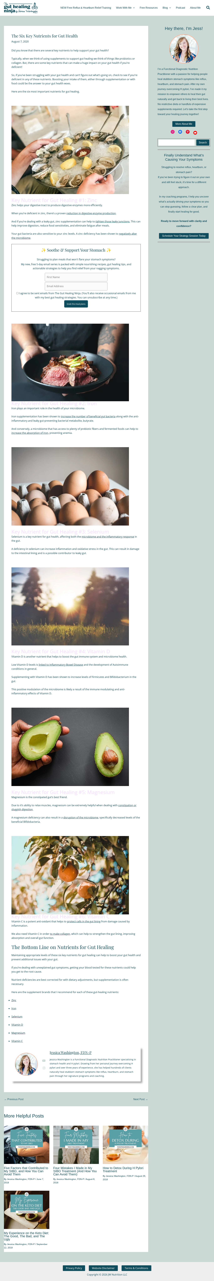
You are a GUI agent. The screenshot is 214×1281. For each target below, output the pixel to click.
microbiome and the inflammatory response (108, 536)
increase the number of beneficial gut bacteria (88, 416)
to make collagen (60, 934)
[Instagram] (173, 132)
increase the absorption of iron (29, 433)
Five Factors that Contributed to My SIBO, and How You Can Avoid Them (26, 1171)
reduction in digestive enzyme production (91, 213)
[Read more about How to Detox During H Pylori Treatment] (125, 1144)
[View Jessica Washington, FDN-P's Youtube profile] (44, 1060)
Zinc (13, 1000)
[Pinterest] (188, 132)
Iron (13, 1008)
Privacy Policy (74, 1268)
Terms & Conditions (136, 1268)
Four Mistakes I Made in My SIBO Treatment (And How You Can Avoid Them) (75, 1171)
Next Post (140, 1099)
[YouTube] (195, 133)
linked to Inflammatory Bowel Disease (61, 664)
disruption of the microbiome (80, 817)
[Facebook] (180, 132)
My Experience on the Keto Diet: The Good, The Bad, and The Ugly (26, 1236)
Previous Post (14, 1099)
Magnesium (18, 1033)
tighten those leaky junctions (113, 221)
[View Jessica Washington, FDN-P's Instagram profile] (44, 1068)
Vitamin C (17, 1041)
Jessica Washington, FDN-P (70, 1052)
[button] (133, 8)
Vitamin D (17, 1024)
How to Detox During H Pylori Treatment (123, 1169)
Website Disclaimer (103, 1268)
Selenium (16, 1016)
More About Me (183, 124)
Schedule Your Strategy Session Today (184, 235)
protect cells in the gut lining (84, 921)
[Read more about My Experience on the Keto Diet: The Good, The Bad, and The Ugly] (26, 1209)
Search (203, 142)
